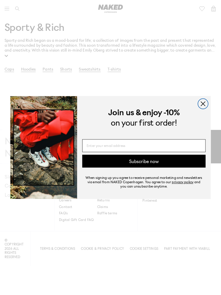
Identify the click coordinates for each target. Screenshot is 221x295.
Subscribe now (144, 161)
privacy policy (182, 181)
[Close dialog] (203, 104)
